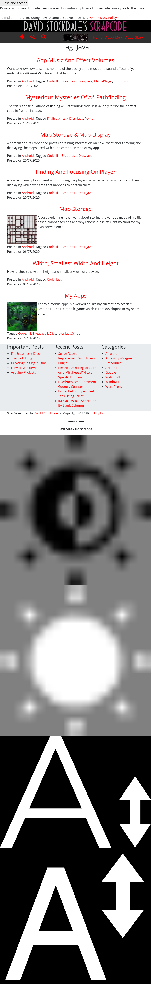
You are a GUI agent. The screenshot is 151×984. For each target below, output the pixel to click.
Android (28, 81)
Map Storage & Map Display (75, 134)
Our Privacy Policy (103, 18)
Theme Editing (21, 358)
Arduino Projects (23, 372)
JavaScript (72, 333)
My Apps (76, 295)
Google (110, 372)
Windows (112, 382)
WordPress (113, 386)
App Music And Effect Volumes (75, 60)
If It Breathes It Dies (70, 81)
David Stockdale (46, 413)
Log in (98, 413)
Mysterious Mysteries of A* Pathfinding (75, 97)
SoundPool (122, 81)
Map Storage (75, 208)
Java (89, 81)
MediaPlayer (103, 81)
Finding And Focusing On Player (76, 171)
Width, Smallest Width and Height (76, 263)
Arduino (111, 368)
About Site (133, 37)
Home (97, 37)
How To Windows (23, 368)
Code (51, 81)
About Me (112, 37)
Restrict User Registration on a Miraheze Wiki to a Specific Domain (77, 372)
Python (90, 118)
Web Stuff (112, 377)
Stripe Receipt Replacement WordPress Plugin (76, 358)
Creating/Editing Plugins (29, 363)
